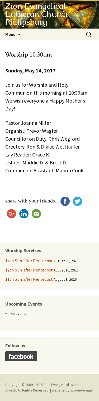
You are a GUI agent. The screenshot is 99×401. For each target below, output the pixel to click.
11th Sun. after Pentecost (29, 279)
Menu (10, 34)
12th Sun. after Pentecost (29, 270)
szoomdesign (81, 390)
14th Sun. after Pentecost (29, 261)
